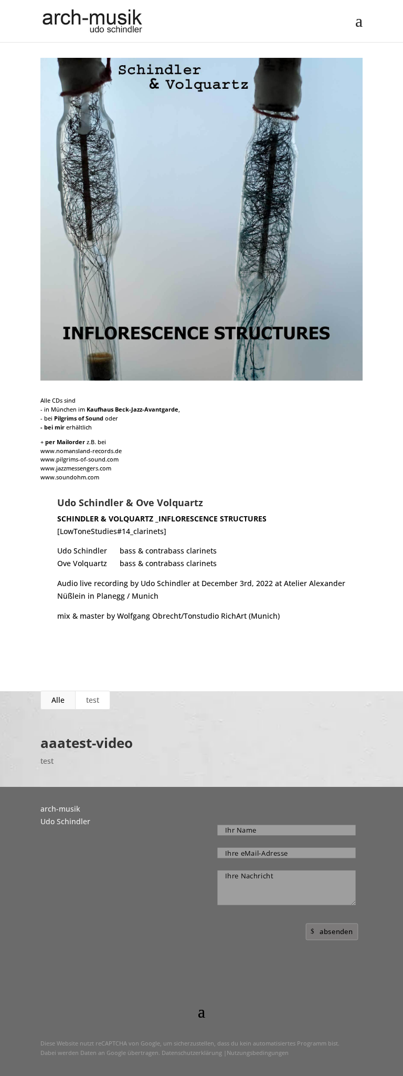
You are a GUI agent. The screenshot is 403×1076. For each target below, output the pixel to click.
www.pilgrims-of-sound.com (79, 459)
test (92, 700)
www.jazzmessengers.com (75, 468)
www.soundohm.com (69, 477)
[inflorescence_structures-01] (201, 380)
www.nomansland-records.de (81, 451)
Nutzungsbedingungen (258, 1053)
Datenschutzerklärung (192, 1053)
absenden (336, 931)
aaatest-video (86, 742)
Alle (58, 700)
